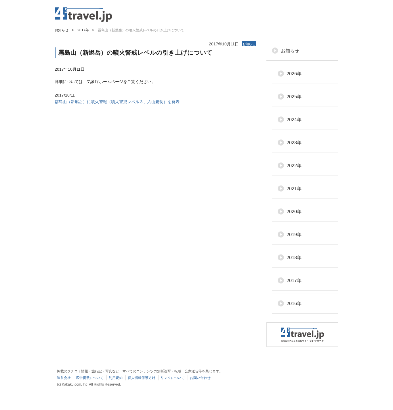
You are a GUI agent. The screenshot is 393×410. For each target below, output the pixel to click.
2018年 (294, 257)
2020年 (294, 211)
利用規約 (116, 378)
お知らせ (290, 50)
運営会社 (64, 378)
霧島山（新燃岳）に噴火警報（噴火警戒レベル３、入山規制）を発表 (117, 102)
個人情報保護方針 (141, 378)
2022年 (294, 165)
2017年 (294, 280)
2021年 (294, 188)
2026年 (294, 73)
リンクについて (173, 378)
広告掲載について (90, 378)
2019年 (294, 234)
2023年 (294, 142)
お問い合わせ (200, 378)
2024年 (294, 119)
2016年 (294, 303)
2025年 (294, 96)
